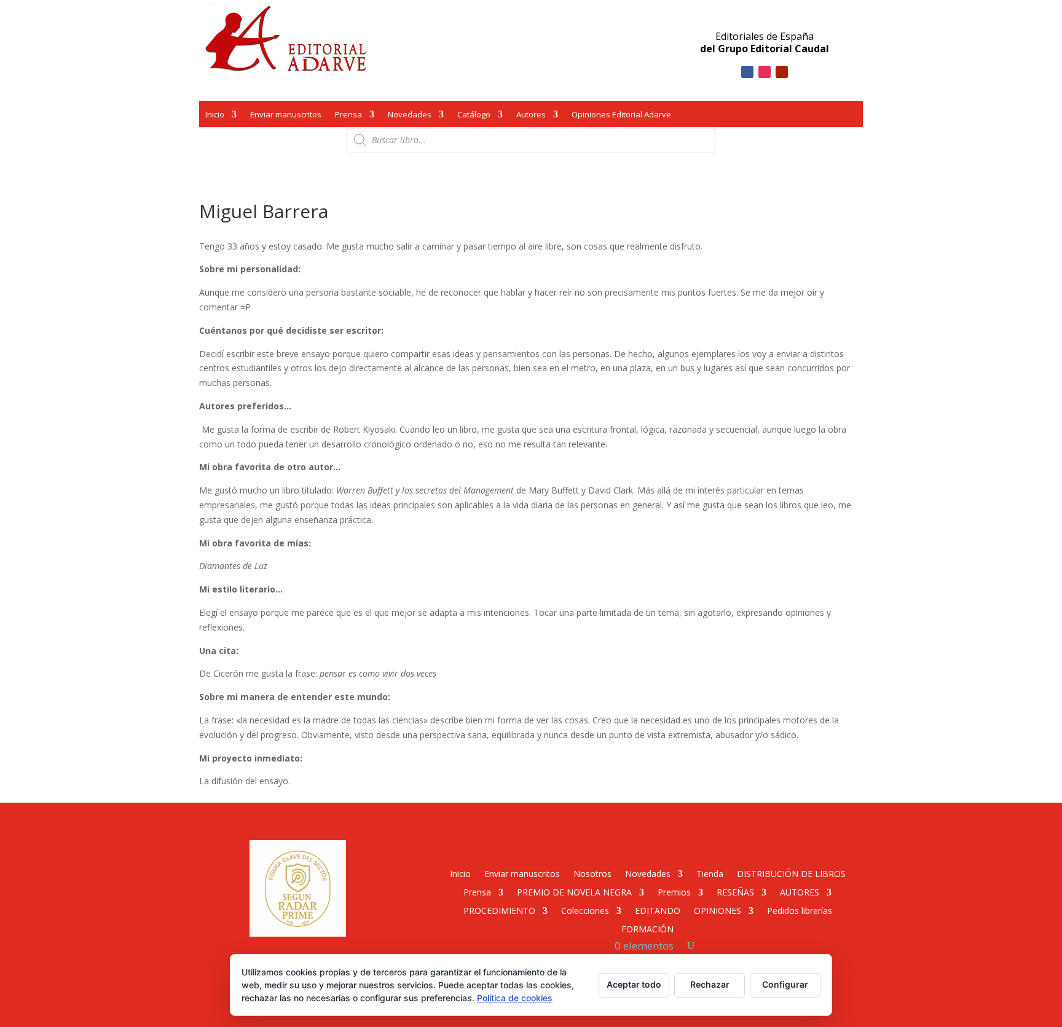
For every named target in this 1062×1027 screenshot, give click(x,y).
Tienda (709, 873)
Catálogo (473, 115)
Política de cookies (515, 998)
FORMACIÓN (647, 928)
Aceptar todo (634, 984)
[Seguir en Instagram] (764, 72)
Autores (531, 115)
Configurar (785, 984)
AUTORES (799, 891)
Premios (674, 891)
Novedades (409, 115)
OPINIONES (717, 910)
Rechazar (710, 984)
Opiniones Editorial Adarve (621, 115)
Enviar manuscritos (285, 115)
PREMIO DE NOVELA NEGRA (574, 891)
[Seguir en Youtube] (782, 72)
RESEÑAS (735, 891)
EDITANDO (657, 910)
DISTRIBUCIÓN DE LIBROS (791, 873)
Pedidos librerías (799, 910)
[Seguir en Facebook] (747, 72)
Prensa (348, 115)
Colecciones (585, 910)
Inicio (214, 115)
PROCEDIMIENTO (499, 910)
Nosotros (592, 873)
